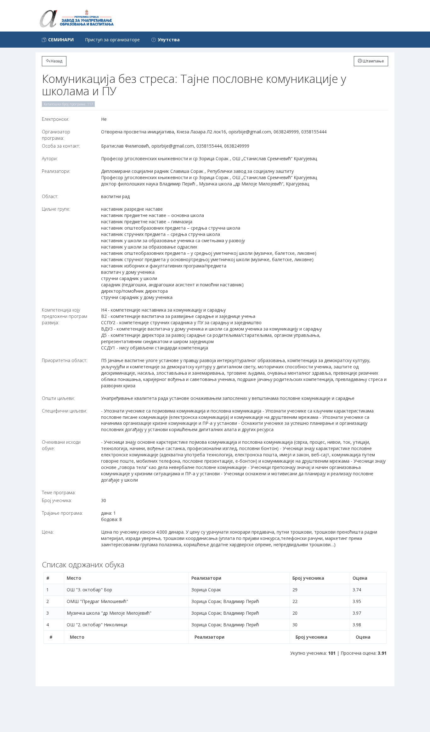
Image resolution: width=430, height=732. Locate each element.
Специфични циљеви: (64, 411)
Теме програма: (59, 492)
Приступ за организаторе (112, 40)
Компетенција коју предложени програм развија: (64, 316)
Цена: (48, 532)
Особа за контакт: (61, 146)
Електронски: (55, 119)
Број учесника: (57, 500)
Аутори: (50, 158)
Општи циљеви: (58, 398)
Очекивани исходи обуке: (61, 445)
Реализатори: (56, 171)
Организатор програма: (56, 135)
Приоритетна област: (64, 360)
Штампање (373, 61)
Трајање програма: (62, 513)
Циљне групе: (56, 209)
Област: (50, 196)
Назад (56, 61)
